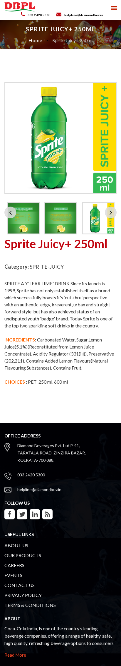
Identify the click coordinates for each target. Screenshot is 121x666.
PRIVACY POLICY (23, 595)
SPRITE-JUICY (47, 266)
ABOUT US (16, 545)
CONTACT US (19, 585)
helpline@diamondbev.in (39, 489)
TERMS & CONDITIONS (30, 605)
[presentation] (10, 212)
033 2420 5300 (31, 474)
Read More (15, 655)
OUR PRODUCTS (22, 555)
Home (35, 40)
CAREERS (14, 565)
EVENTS (13, 575)
